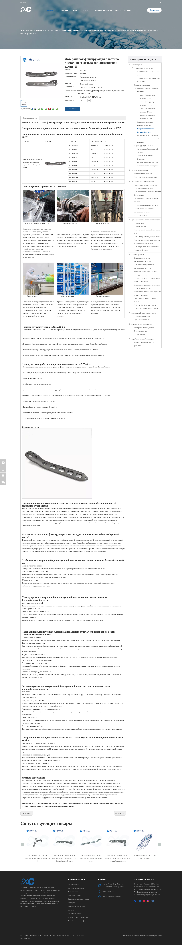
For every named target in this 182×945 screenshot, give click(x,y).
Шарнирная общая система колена (146, 308)
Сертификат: (69, 87)
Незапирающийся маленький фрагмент (147, 150)
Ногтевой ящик (139, 334)
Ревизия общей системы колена (145, 305)
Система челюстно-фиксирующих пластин (146, 200)
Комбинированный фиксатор (144, 342)
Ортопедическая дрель (142, 316)
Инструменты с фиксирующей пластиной (148, 140)
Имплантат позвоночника (143, 174)
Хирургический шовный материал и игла (147, 231)
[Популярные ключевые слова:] (160, 2)
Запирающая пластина (142, 85)
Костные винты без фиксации (147, 162)
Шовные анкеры (140, 227)
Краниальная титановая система (145, 185)
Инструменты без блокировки (148, 166)
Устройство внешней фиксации (142, 339)
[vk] (153, 901)
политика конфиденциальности (151, 936)
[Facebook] (135, 901)
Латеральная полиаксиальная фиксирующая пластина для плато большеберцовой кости (91, 858)
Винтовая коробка (140, 331)
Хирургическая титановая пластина (147, 240)
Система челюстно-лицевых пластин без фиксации (147, 193)
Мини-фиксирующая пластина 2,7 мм (147, 117)
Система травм (136, 65)
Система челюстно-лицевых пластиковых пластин (144, 210)
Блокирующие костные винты (148, 135)
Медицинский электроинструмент (143, 313)
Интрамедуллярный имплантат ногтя (148, 73)
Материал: (68, 83)
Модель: (68, 70)
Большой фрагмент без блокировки (145, 157)
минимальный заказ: (72, 80)
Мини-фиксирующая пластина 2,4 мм (147, 110)
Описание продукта (30, 118)
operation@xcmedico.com (112, 897)
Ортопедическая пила (142, 320)
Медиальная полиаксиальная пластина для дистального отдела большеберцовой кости (37, 858)
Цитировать (154, 10)
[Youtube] (144, 901)
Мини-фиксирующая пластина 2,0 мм (147, 103)
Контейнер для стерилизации (141, 324)
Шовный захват (139, 223)
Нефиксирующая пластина (143, 146)
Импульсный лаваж (141, 250)
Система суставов (137, 255)
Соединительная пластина (143, 188)
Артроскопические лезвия (143, 243)
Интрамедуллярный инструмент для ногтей (148, 80)
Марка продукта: (71, 73)
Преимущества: (70, 90)
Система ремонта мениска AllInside (146, 247)
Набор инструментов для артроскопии (147, 237)
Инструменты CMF (141, 215)
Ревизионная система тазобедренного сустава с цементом (147, 293)
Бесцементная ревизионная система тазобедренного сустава (147, 286)
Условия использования (131, 936)
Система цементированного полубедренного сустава (144, 266)
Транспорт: (69, 96)
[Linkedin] (140, 901)
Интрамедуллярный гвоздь (143, 68)
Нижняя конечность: (72, 76)
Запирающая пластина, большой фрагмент (146, 130)
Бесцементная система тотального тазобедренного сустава (146, 273)
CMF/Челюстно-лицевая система (143, 182)
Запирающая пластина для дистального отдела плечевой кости (64, 858)
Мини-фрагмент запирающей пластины (147, 90)
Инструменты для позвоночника (145, 177)
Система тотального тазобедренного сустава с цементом (147, 280)
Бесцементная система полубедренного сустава (142, 259)
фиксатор (137, 346)
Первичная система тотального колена (145, 300)
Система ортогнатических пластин (146, 205)
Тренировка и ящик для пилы (144, 328)
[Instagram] (148, 901)
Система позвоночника (139, 170)
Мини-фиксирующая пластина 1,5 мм (147, 96)
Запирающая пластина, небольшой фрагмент (145, 123)
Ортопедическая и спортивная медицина (145, 220)
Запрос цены (72, 109)
